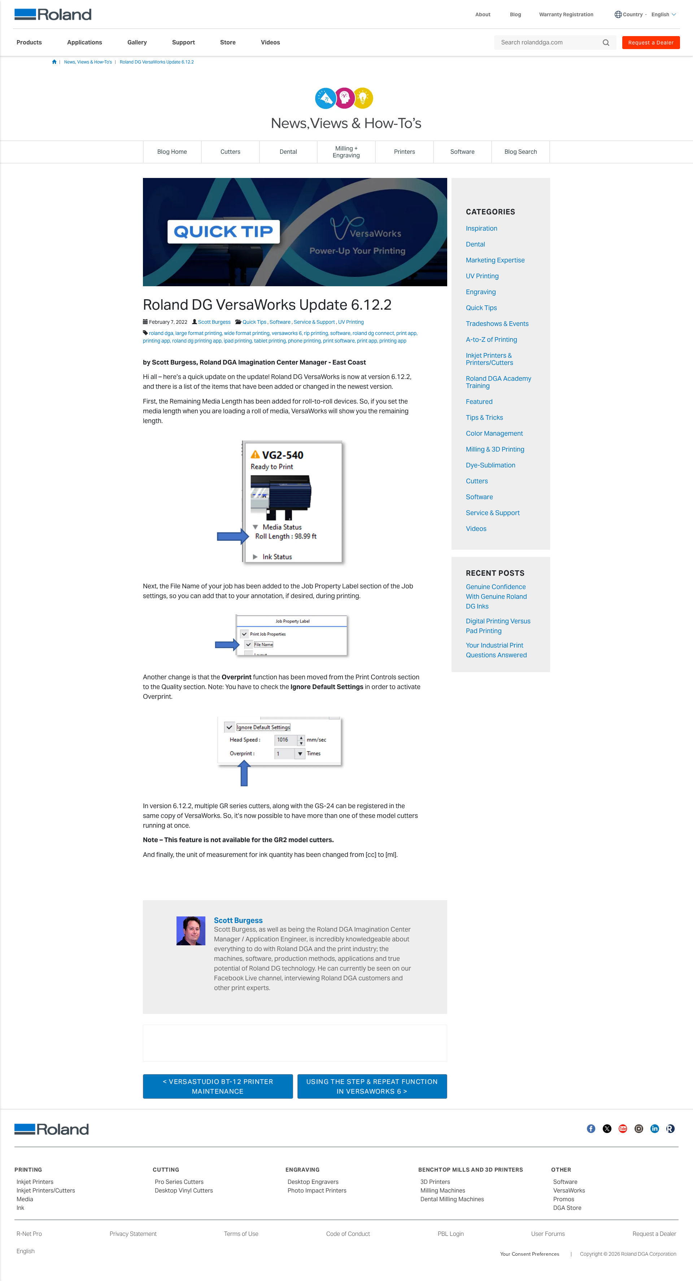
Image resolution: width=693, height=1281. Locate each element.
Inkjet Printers (35, 1182)
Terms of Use (241, 1234)
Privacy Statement (133, 1234)
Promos (563, 1199)
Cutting (166, 1169)
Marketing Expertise (495, 260)
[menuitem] (33, 42)
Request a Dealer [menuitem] (651, 42)
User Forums (548, 1234)
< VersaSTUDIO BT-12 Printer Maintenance (218, 1086)
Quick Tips (254, 322)
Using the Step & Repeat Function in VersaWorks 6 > (372, 1086)
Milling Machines (442, 1190)
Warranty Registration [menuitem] (566, 14)
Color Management (494, 433)
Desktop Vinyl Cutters (184, 1190)
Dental (475, 244)
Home (54, 62)
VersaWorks (569, 1190)
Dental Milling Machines (452, 1199)
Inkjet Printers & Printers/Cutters (489, 359)
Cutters (477, 481)
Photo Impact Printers (317, 1190)
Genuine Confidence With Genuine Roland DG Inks (496, 596)
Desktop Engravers (313, 1182)
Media (25, 1199)
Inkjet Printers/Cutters (46, 1190)
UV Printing (351, 322)
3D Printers (435, 1182)
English (26, 1251)
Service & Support (314, 322)
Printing (28, 1169)
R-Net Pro (29, 1234)
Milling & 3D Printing (495, 449)
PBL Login (451, 1234)
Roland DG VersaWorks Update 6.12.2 (157, 62)
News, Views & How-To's (88, 62)
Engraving (481, 292)
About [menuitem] (483, 14)
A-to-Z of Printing (491, 339)
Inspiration (481, 228)
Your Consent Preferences (529, 1254)
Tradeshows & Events (497, 323)
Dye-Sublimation (490, 465)
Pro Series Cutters (179, 1182)
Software (280, 322)
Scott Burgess (214, 322)
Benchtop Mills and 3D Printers (470, 1169)
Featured (479, 401)
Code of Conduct (348, 1234)
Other (561, 1169)
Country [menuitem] (633, 14)
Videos (476, 528)
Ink (20, 1208)
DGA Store (567, 1208)
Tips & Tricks (484, 417)
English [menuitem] (660, 14)
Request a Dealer (654, 1234)
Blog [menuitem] (515, 14)
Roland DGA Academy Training (498, 382)
